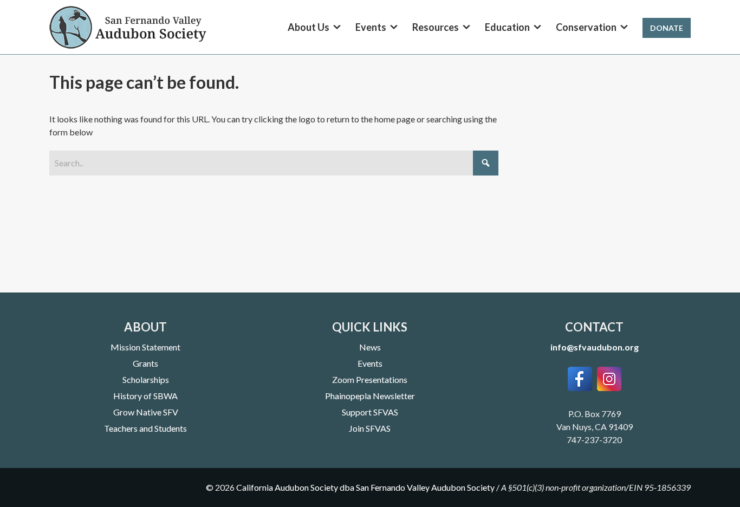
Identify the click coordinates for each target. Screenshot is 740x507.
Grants (145, 363)
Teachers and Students (145, 428)
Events (370, 363)
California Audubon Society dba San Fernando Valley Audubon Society (365, 487)
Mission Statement (145, 347)
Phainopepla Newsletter (370, 396)
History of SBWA (145, 396)
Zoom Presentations (369, 379)
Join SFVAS (370, 428)
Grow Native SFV (145, 412)
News (370, 347)
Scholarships (145, 379)
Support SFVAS (370, 412)
